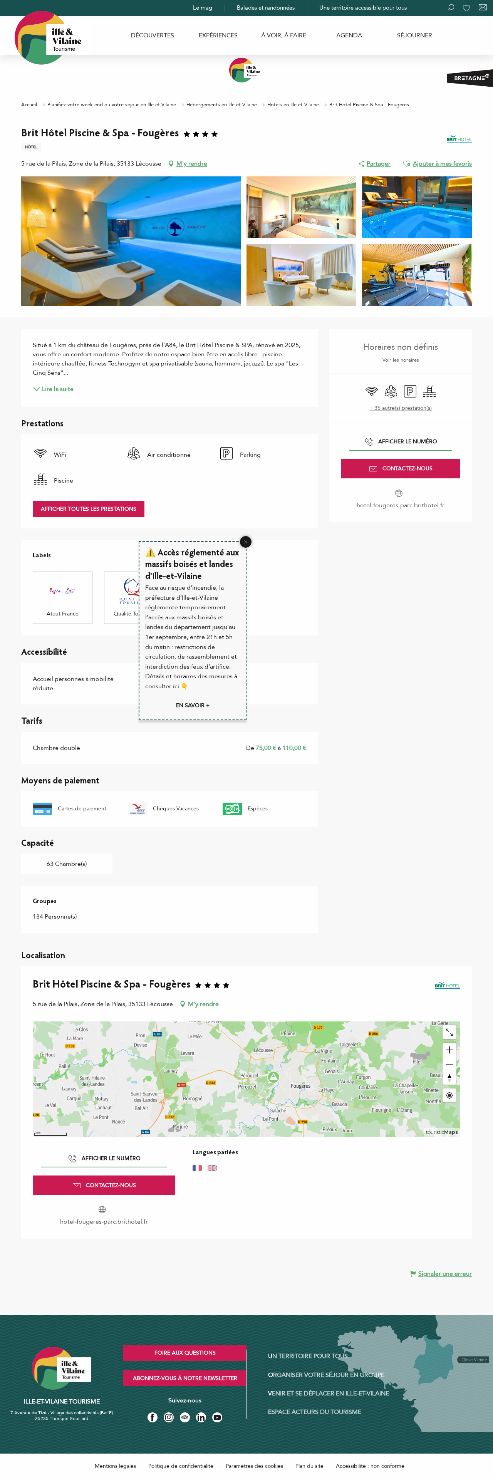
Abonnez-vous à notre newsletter (185, 1378)
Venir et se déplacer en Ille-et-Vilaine (328, 1393)
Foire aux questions (185, 1353)
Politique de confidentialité (180, 1466)
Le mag (202, 8)
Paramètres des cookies (254, 1466)
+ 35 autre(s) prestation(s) (400, 408)
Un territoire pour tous (308, 1356)
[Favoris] (467, 8)
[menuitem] (152, 35)
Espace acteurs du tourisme (314, 1412)
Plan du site (309, 1466)
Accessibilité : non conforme (370, 1466)
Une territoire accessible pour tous (363, 8)
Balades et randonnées (266, 8)
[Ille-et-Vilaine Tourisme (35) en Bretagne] (246, 70)
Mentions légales (115, 1466)
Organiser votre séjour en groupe (326, 1375)
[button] (406, 164)
